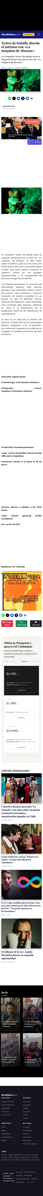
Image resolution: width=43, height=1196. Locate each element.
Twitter (25, 1108)
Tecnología (26, 1160)
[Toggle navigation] (39, 34)
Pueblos (35, 1155)
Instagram (27, 1105)
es (28, 1182)
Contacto (5, 1112)
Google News (8, 623)
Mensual (25, 661)
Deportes (35, 1160)
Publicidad (5, 1108)
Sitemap (34, 1179)
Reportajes (27, 1140)
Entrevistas (27, 1137)
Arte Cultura (15, 1160)
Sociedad (34, 1157)
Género (17, 1157)
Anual (34, 661)
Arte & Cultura (7, 68)
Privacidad (5, 1115)
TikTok (25, 1115)
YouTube (36, 625)
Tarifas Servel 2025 (23, 1179)
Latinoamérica (7, 1137)
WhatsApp (21, 625)
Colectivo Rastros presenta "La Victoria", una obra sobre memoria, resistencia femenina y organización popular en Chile (21, 811)
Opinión (26, 1134)
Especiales (25, 1157)
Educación (5, 1160)
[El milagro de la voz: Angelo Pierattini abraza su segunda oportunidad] (21, 934)
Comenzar (21, 718)
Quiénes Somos (7, 1102)
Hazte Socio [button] (29, 34)
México (4, 1130)
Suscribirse (21, 690)
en (32, 1182)
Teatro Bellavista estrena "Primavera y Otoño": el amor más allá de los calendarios (19, 859)
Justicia (4, 1157)
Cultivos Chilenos (21, 68)
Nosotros (19, 1172)
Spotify (25, 1118)
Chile (3, 1127)
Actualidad (27, 1130)
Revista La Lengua (30, 1144)
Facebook (27, 1102)
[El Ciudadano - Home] (10, 34)
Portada (26, 1127)
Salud (11, 1157)
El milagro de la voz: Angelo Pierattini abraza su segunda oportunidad (17, 955)
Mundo (4, 1140)
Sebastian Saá (9, 106)
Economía (26, 1155)
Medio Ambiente (14, 1155)
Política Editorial (7, 1105)
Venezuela (5, 1134)
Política (4, 1155)
